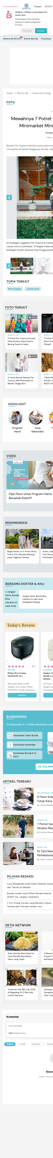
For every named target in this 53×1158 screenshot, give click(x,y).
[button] (9, 197)
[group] (22, 266)
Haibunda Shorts (12, 38)
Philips (11, 670)
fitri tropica (14, 288)
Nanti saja (27, 30)
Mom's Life (22, 93)
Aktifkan (41, 30)
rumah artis (32, 288)
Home (9, 93)
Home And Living (41, 93)
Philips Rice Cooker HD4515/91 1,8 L (17, 674)
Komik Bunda (31, 38)
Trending (46, 38)
